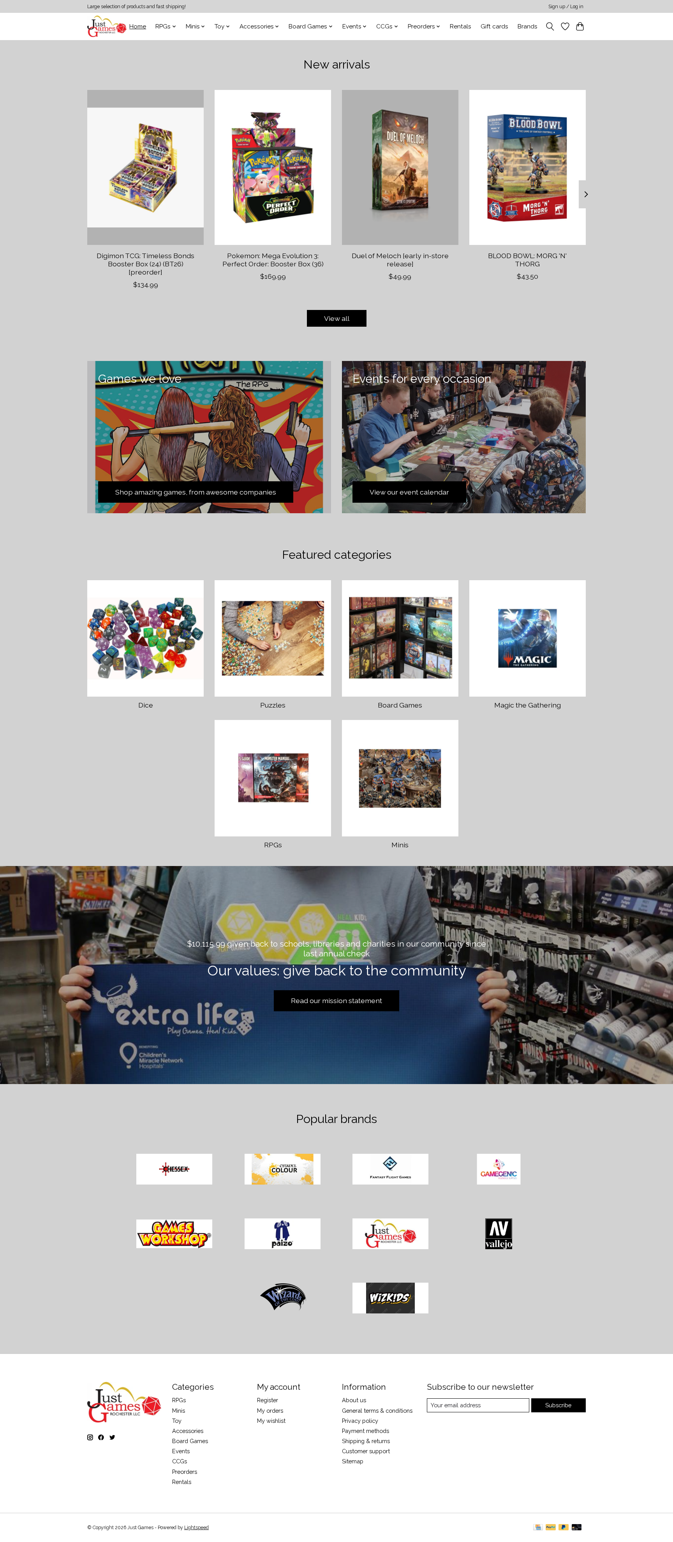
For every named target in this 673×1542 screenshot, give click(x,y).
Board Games (400, 705)
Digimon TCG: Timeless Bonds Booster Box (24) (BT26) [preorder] (145, 263)
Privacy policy (360, 1420)
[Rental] (390, 1234)
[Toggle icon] (550, 26)
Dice (145, 705)
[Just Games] (107, 26)
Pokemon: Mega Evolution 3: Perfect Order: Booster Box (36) (273, 259)
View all (336, 318)
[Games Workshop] (174, 1234)
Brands (527, 26)
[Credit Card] (538, 1527)
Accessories (187, 1431)
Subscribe (558, 1405)
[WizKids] (390, 1299)
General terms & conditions (377, 1410)
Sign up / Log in (565, 6)
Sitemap (352, 1461)
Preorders (184, 1471)
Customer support (366, 1451)
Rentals (460, 26)
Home (137, 26)
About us (354, 1400)
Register (267, 1400)
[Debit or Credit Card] (577, 1527)
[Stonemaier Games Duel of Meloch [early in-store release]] (400, 167)
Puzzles (272, 705)
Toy (176, 1420)
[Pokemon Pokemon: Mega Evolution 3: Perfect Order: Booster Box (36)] (273, 167)
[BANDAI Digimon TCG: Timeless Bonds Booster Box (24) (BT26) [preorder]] (145, 167)
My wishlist (271, 1420)
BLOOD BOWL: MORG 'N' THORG (527, 259)
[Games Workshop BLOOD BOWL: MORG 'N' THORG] (527, 167)
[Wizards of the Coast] (282, 1299)
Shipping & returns (366, 1441)
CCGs (179, 1461)
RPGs (273, 845)
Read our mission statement (336, 1000)
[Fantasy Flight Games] (390, 1170)
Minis (400, 845)
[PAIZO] (282, 1234)
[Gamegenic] (498, 1170)
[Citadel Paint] (282, 1170)
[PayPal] (551, 1527)
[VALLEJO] (498, 1234)
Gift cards (494, 26)
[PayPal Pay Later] (563, 1527)
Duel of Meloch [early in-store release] (400, 259)
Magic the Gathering (527, 705)
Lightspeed (196, 1527)
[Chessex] (174, 1170)
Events (181, 1451)
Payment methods (365, 1431)
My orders (270, 1410)
